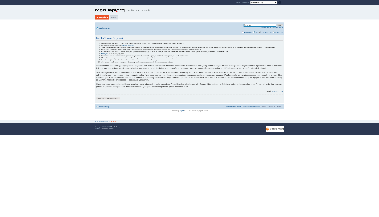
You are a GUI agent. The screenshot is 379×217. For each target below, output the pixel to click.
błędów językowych (128, 45)
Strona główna (102, 17)
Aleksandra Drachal (107, 128)
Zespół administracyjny (233, 106)
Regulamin (248, 32)
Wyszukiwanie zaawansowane (272, 27)
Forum (114, 17)
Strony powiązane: (243, 2)
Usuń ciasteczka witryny (251, 106)
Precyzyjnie (104, 54)
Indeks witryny (104, 28)
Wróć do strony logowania (108, 98)
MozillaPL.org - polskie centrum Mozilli (122, 10)
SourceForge (275, 129)
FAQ (256, 32)
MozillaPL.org (277, 91)
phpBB (182, 111)
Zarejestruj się (267, 32)
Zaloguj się (279, 32)
